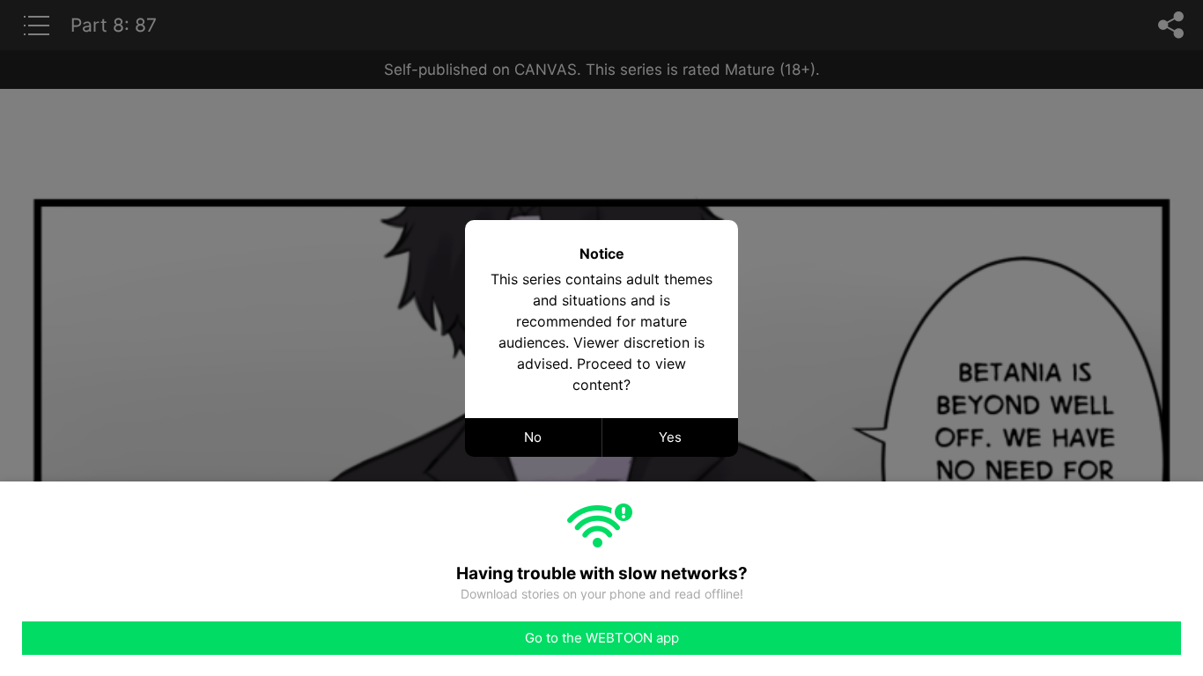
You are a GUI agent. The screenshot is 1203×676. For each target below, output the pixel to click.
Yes (670, 437)
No (533, 437)
